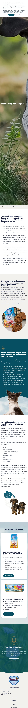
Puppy (14, 702)
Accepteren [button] (11, 14)
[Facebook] (13, 697)
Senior (14, 706)
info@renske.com (7, 694)
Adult (14, 704)
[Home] (2, 207)
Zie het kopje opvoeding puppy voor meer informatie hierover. (13, 436)
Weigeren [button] (17, 14)
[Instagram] (15, 697)
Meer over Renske (14, 660)
